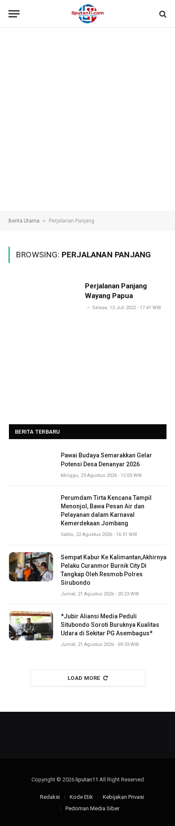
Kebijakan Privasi (123, 797)
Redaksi (50, 797)
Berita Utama (24, 221)
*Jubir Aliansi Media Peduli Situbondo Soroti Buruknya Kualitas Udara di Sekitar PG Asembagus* (110, 625)
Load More (84, 678)
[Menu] (14, 13)
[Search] (162, 13)
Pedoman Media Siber (92, 808)
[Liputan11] (88, 14)
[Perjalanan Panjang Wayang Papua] (43, 321)
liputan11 (87, 779)
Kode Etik (81, 797)
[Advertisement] (87, 119)
